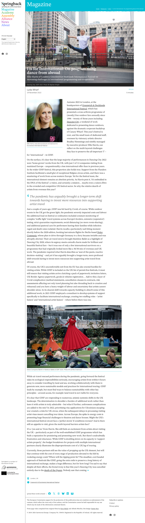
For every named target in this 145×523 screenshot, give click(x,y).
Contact (112, 503)
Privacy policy (114, 506)
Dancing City (73, 122)
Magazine (39, 5)
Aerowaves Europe (7, 463)
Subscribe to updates (116, 500)
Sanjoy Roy (95, 509)
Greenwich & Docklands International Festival (44, 482)
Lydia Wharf (33, 89)
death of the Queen (53, 470)
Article (131, 89)
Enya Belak (64, 509)
